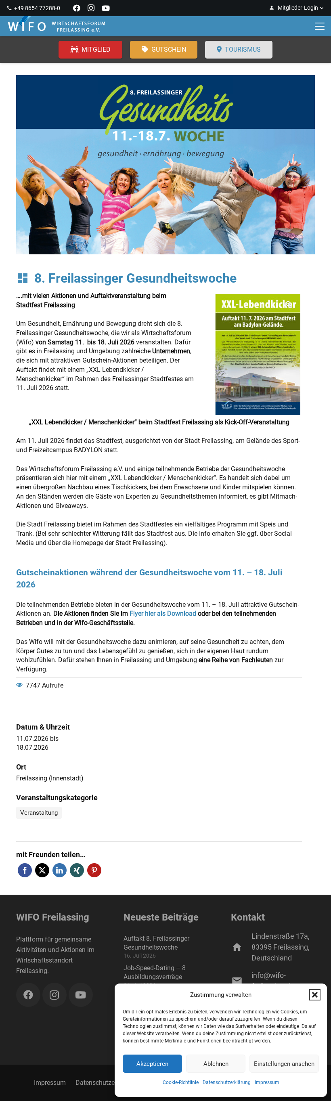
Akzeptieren (152, 1063)
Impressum (267, 1082)
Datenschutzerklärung (227, 1082)
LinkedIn (59, 870)
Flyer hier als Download (163, 613)
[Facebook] (76, 8)
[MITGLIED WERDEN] (90, 50)
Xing (77, 870)
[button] (315, 995)
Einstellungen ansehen (284, 1063)
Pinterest (94, 870)
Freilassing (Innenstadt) (50, 778)
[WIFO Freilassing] (56, 26)
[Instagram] (91, 8)
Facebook (25, 870)
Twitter (42, 870)
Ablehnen (215, 1063)
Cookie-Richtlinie (181, 1082)
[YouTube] (105, 8)
